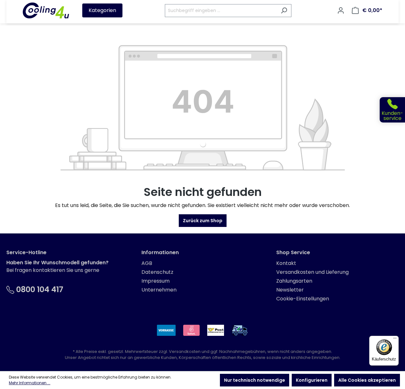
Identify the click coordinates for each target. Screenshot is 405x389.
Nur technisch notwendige (254, 380)
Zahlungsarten (294, 281)
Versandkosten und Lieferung (312, 272)
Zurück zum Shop (202, 220)
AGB (146, 263)
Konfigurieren (311, 380)
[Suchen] (284, 10)
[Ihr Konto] (340, 10)
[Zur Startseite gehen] (46, 10)
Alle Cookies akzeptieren (367, 380)
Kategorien (102, 10)
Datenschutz (157, 272)
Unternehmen (159, 289)
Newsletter (290, 289)
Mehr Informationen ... (29, 383)
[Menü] (395, 339)
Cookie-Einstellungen (302, 298)
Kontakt (286, 263)
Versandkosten (185, 351)
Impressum (155, 281)
